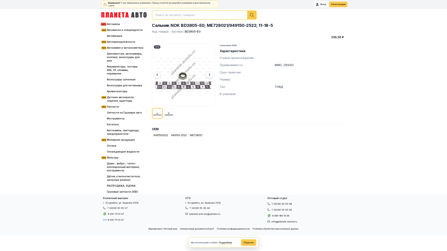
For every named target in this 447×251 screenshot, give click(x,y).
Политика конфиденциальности (233, 228)
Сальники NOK (228, 45)
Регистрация (338, 4)
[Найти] (251, 15)
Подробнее (225, 242)
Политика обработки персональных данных (275, 228)
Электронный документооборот (197, 228)
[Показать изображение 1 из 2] (157, 113)
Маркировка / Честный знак (163, 228)
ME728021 (196, 135)
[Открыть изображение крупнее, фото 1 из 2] (183, 74)
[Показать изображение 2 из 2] (169, 113)
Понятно (249, 242)
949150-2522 (179, 135)
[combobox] (204, 15)
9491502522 (160, 135)
